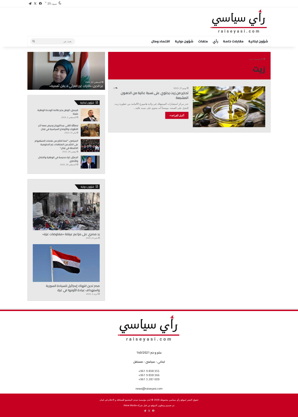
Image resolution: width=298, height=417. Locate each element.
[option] (66, 71)
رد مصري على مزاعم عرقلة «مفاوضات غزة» (71, 234)
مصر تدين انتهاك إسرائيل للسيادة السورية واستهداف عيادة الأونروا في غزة (73, 288)
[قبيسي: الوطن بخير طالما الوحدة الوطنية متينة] (90, 114)
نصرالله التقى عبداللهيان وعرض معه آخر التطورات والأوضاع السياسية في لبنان (58, 127)
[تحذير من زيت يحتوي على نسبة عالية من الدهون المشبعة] (229, 106)
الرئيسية (259, 59)
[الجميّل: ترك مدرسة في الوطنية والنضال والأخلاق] (90, 162)
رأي (215, 41)
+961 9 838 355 (149, 371)
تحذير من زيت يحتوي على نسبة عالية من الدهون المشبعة (154, 95)
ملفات (203, 41)
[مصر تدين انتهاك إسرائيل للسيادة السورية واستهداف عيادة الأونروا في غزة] (66, 263)
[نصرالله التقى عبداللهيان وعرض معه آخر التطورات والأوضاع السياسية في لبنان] (90, 130)
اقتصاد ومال (160, 41)
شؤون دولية (184, 41)
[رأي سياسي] (239, 21)
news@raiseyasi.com (149, 388)
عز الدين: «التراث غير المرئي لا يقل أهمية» (76, 86)
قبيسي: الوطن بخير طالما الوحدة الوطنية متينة (57, 112)
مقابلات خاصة (233, 41)
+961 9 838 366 (149, 375)
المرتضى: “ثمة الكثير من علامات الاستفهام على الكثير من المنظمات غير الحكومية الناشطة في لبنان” (56, 144)
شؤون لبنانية (258, 41)
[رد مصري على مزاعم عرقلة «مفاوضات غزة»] (66, 211)
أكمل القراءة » (177, 115)
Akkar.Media (130, 405)
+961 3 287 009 (149, 379)
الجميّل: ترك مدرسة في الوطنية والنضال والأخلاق (58, 159)
